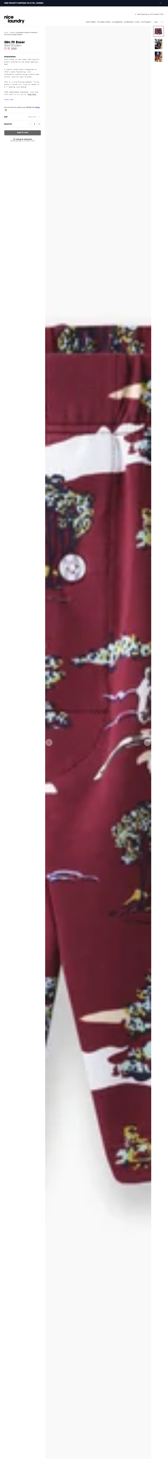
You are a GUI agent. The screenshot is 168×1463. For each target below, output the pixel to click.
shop (6, 32)
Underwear (128, 22)
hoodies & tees (104, 22)
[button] (161, 3)
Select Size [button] (32, 117)
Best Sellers (91, 22)
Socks (137, 22)
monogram (146, 22)
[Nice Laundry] (14, 19)
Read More (32, 94)
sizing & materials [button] (23, 139)
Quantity (8, 124)
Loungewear (117, 22)
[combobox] (34, 116)
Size (6, 117)
